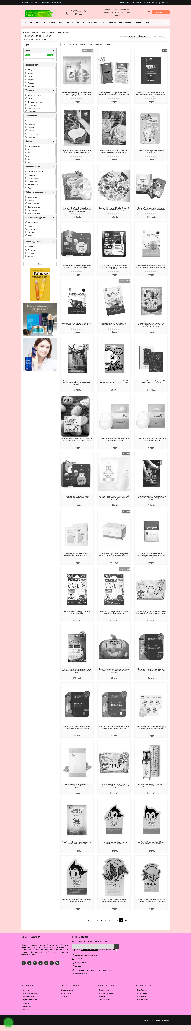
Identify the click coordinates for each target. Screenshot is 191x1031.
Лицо (38, 22)
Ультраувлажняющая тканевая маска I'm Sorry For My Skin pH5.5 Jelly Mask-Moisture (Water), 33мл (77, 382)
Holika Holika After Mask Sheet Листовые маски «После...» (151, 151)
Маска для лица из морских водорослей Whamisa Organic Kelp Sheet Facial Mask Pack (114, 93)
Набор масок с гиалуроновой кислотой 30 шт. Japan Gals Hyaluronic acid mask (114, 612)
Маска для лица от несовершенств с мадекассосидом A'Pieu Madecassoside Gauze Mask (77, 786)
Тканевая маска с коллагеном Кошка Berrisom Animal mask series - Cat (77, 497)
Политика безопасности (30, 993)
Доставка (45, 3)
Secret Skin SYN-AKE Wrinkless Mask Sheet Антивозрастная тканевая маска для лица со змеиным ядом (151, 94)
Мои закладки (141, 997)
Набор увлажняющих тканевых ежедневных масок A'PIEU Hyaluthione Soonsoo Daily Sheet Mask (114, 555)
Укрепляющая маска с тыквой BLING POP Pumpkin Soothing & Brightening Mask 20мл (114, 381)
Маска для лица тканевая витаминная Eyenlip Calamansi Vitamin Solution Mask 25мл (151, 727)
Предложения (125, 22)
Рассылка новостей (143, 1000)
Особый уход (49, 22)
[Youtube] (46, 963)
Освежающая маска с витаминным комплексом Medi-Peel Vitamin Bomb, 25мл (77, 554)
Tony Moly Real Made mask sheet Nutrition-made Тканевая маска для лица (151, 842)
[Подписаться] (116, 946)
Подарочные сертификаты (107, 993)
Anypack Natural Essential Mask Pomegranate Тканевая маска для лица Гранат (76, 324)
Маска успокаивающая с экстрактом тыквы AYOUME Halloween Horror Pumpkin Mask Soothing (114, 670)
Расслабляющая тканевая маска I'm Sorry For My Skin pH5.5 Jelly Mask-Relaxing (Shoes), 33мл (151, 497)
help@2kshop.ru (80, 959)
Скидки (138, 22)
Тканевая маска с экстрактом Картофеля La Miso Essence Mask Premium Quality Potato (77, 439)
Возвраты (24, 3)
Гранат (107, 45)
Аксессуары (93, 22)
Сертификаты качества (30, 1000)
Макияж (80, 22)
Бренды (28, 22)
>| (139, 920)
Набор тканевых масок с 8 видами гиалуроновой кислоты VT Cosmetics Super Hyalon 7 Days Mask (151, 555)
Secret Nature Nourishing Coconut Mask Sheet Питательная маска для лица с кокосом (77, 151)
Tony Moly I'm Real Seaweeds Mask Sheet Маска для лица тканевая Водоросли (114, 900)
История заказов (142, 993)
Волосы (70, 22)
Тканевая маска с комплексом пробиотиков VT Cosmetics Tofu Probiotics (114, 439)
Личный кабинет (142, 990)
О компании (35, 3)
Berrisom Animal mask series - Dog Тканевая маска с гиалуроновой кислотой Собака (77, 266)
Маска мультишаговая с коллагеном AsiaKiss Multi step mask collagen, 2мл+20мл (114, 727)
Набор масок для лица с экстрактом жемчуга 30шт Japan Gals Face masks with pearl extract (151, 612)
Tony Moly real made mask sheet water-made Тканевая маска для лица (114, 842)
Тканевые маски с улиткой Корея (80, 45)
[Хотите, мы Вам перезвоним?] (8, 1022)
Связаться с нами (67, 990)
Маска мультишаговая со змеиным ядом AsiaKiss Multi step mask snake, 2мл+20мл (151, 669)
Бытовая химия (109, 22)
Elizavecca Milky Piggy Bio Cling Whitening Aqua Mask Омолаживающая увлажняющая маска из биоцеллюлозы (77, 209)
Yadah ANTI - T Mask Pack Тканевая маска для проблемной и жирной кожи (77, 842)
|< (89, 920)
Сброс (40, 264)
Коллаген (98, 45)
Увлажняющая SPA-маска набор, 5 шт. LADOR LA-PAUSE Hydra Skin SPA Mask (151, 381)
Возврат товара (66, 993)
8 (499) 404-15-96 (78, 11)
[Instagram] (40, 963)
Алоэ (63, 45)
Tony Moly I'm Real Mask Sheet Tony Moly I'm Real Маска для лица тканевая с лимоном (151, 900)
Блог (147, 22)
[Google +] (35, 963)
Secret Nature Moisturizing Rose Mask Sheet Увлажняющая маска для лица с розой (114, 151)
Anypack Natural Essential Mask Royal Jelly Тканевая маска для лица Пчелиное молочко (151, 266)
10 (126, 920)
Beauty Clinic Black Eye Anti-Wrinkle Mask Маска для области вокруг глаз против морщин (114, 267)
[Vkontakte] (29, 963)
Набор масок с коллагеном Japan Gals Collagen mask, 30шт (77, 612)
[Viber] (57, 963)
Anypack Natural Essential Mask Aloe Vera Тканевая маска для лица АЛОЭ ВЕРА (114, 324)
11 (130, 920)
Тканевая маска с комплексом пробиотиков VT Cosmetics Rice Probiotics (151, 439)
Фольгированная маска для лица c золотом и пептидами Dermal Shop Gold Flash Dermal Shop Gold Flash (77, 94)
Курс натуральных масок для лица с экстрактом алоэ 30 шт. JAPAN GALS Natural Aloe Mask (114, 786)
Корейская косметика (30, 32)
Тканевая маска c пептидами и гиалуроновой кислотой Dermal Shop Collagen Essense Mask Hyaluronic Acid (114, 497)
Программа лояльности (30, 997)
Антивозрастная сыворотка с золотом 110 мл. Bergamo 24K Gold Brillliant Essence (151, 785)
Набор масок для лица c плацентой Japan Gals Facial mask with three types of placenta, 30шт (77, 670)
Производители (104, 990)
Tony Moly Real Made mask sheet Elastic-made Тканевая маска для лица (77, 900)
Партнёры (102, 997)
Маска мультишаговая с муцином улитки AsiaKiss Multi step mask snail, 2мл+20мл (76, 727)
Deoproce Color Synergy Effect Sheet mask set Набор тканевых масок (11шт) (114, 208)
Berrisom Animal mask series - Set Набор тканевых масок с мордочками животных (151, 208)
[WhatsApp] (51, 963)
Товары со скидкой (105, 1000)
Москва (78, 14)
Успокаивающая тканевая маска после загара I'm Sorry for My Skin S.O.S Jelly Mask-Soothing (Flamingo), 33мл (151, 325)
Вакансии (26, 990)
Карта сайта (65, 997)
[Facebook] (23, 963)
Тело (61, 22)
